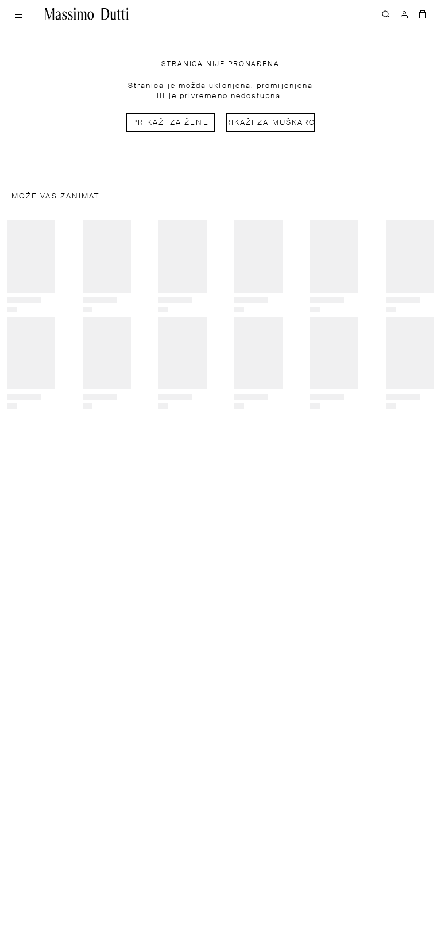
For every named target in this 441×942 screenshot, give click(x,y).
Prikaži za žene (170, 123)
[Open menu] (18, 14)
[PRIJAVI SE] (404, 14)
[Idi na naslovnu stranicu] (87, 13)
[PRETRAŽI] (386, 14)
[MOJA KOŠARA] (423, 14)
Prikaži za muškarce (270, 123)
